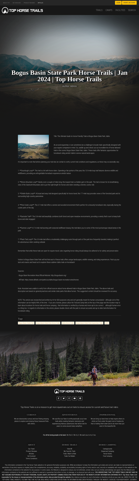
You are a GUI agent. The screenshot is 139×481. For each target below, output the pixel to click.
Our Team (31, 449)
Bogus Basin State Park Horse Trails (48, 323)
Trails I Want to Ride (69, 454)
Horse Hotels (107, 454)
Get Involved (17, 3)
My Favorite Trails (69, 451)
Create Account (129, 3)
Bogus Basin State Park (26, 323)
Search (132, 10)
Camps (109, 10)
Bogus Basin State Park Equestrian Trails (89, 323)
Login (118, 3)
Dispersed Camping (107, 451)
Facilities (120, 10)
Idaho (107, 323)
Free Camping (107, 456)
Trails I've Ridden (69, 456)
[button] (58, 398)
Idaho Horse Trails (68, 323)
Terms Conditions (31, 458)
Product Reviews (29, 3)
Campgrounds (107, 449)
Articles (40, 3)
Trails (99, 10)
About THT (6, 3)
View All (69, 449)
